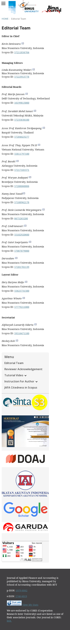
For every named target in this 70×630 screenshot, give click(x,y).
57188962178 (21, 202)
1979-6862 (21, 590)
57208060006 (21, 186)
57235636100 (21, 119)
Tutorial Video (14, 375)
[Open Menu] (3, 3)
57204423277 (21, 136)
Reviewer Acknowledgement (23, 369)
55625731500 (21, 290)
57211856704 (21, 52)
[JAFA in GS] (25, 517)
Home (5, 18)
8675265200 (21, 218)
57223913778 (21, 76)
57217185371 (21, 170)
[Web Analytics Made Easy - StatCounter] (14, 604)
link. (9, 620)
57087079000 (21, 250)
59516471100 (21, 333)
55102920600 (21, 234)
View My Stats (30, 604)
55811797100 (21, 153)
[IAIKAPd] (25, 495)
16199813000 (21, 102)
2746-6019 (21, 596)
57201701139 (21, 267)
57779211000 (21, 307)
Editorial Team (13, 363)
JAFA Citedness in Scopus (20, 387)
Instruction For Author (19, 381)
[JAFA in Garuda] (25, 532)
